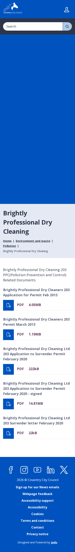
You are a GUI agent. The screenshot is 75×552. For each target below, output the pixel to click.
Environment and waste (33, 241)
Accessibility (37, 507)
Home (7, 241)
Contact (37, 527)
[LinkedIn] (50, 470)
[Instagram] (24, 470)
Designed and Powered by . (38, 542)
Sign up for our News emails (37, 487)
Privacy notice (37, 534)
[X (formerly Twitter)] (64, 470)
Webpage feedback (37, 494)
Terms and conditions (37, 521)
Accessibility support (38, 500)
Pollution (9, 246)
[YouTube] (37, 470)
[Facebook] (11, 470)
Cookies (37, 514)
